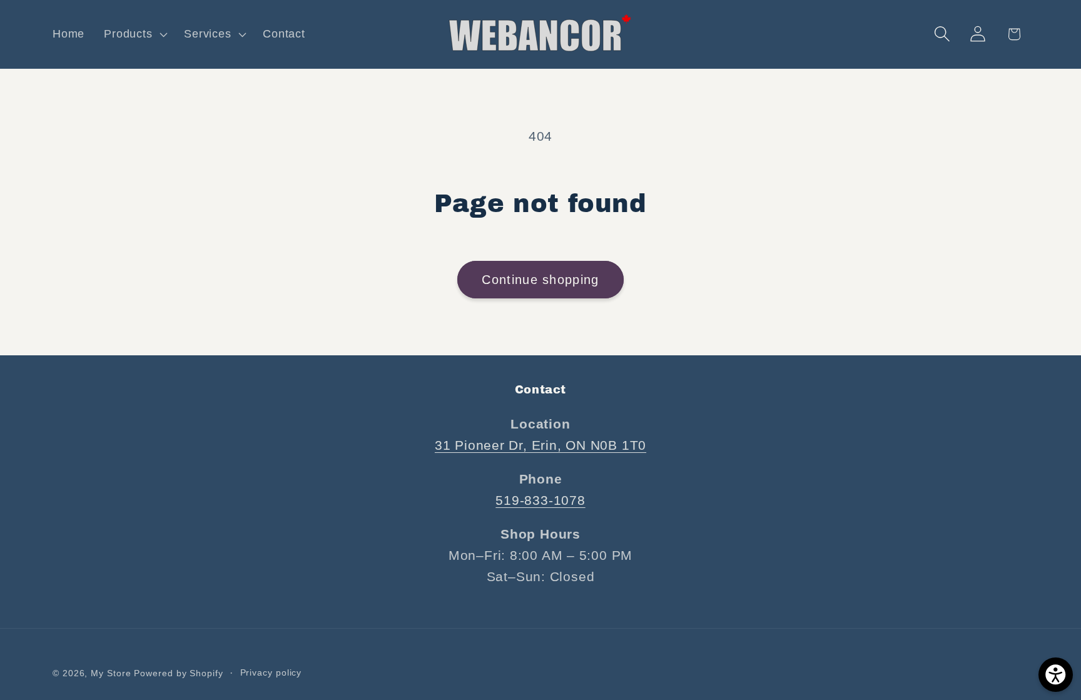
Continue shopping (540, 280)
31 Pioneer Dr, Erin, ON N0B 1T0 (540, 445)
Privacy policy (271, 672)
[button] (134, 34)
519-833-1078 (540, 500)
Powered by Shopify (178, 672)
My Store (111, 672)
